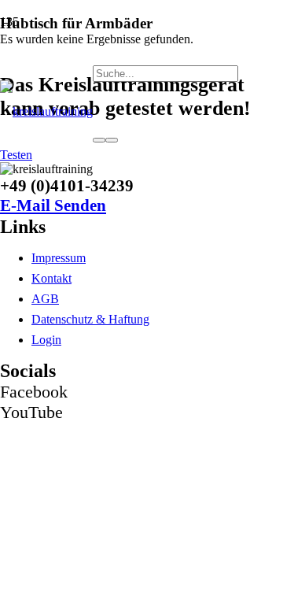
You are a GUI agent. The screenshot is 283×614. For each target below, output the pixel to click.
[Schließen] (111, 140)
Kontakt (51, 278)
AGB (45, 298)
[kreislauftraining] (46, 111)
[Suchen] (99, 140)
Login (46, 339)
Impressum (58, 257)
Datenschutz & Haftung (90, 319)
